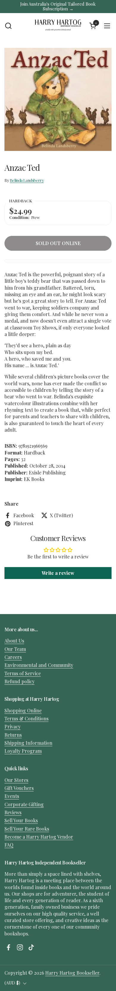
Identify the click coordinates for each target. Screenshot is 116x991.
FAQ (8, 845)
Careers (13, 657)
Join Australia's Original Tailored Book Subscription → (58, 6)
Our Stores (16, 780)
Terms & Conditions (26, 718)
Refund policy (19, 681)
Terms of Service (22, 673)
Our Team (15, 649)
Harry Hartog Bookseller (72, 973)
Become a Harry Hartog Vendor (38, 837)
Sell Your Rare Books (26, 829)
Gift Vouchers (19, 788)
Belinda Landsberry (27, 180)
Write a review (58, 573)
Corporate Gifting (24, 804)
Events (11, 796)
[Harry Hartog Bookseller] (58, 26)
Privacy (12, 726)
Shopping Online (23, 710)
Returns (13, 735)
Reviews (12, 812)
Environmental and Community (38, 665)
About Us (14, 640)
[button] (8, 25)
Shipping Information (28, 743)
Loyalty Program (23, 751)
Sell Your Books (21, 820)
